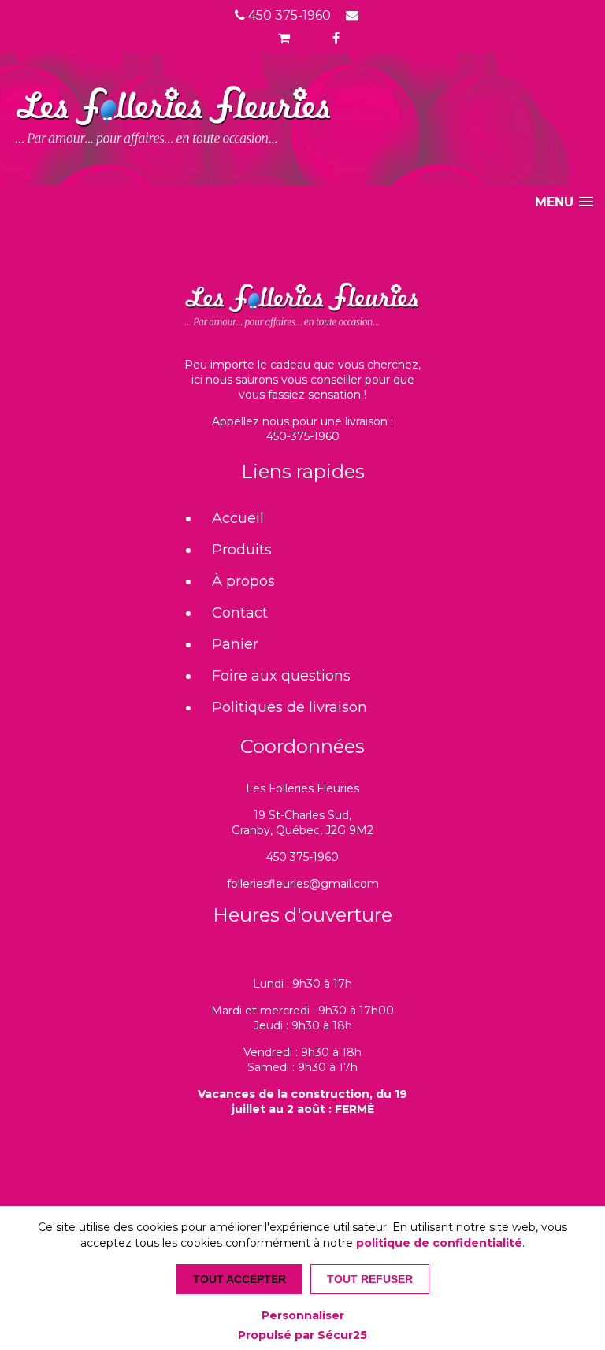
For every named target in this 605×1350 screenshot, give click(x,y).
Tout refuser (370, 1279)
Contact (240, 612)
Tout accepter (239, 1279)
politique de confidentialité (439, 1243)
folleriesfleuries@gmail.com (303, 884)
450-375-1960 (303, 436)
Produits (242, 549)
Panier (235, 644)
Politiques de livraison (289, 707)
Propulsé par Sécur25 (302, 1335)
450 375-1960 (288, 15)
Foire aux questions (281, 675)
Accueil (238, 518)
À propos (243, 581)
